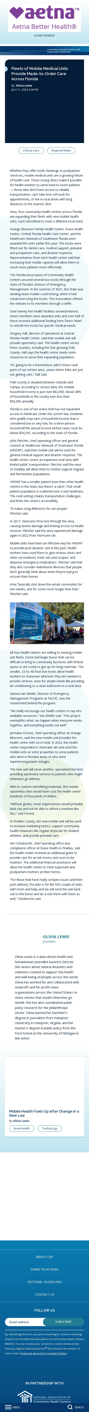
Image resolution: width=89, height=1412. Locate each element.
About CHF (44, 1248)
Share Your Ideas (44, 1260)
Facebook (17, 152)
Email (58, 152)
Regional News (61, 141)
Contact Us (44, 1285)
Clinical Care (31, 141)
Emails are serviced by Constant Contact (43, 1344)
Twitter (30, 152)
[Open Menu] (8, 1407)
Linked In (44, 152)
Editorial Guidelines (44, 1273)
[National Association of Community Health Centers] (15, 41)
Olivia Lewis (24, 77)
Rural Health (22, 1119)
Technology (49, 1119)
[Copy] (74, 152)
